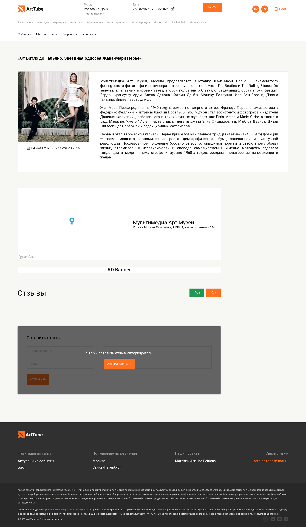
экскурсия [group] (199, 22)
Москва (99, 461)
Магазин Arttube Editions (195, 461)
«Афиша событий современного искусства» (66, 509)
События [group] (24, 34)
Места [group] (41, 34)
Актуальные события (36, 461)
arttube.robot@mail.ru (271, 461)
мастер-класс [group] (118, 22)
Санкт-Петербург (106, 467)
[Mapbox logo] (26, 257)
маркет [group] (77, 22)
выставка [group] (26, 22)
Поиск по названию (94, 14)
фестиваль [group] (95, 22)
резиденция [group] (142, 22)
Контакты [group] (89, 34)
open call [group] (161, 22)
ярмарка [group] (60, 22)
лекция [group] (44, 22)
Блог (22, 467)
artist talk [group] (180, 22)
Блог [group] (54, 34)
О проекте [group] (70, 34)
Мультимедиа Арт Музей (163, 222)
